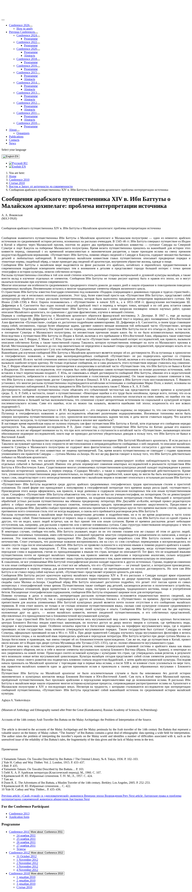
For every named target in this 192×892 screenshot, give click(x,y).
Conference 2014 (26, 82)
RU (25, 163)
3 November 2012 (27, 866)
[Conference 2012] (38, 103)
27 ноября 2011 (26, 845)
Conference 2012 (26, 102)
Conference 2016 (26, 65)
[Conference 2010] (38, 124)
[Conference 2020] (38, 49)
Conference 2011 (26, 113)
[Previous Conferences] (36, 33)
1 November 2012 (27, 859)
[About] (18, 130)
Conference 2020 (26, 48)
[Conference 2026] (30, 26)
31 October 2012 (26, 856)
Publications (16, 136)
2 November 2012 (27, 863)
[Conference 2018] (38, 60)
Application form (19, 817)
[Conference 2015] (38, 73)
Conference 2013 (26, 92)
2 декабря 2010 (25, 880)
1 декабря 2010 (25, 877)
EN (16, 156)
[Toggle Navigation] (3, 19)
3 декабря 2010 (25, 883)
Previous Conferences (22, 32)
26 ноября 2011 (26, 842)
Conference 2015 (26, 72)
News (12, 143)
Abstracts (29, 55)
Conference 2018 (26, 59)
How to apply (24, 28)
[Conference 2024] (38, 36)
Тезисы (21, 849)
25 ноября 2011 (26, 838)
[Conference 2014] (38, 83)
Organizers (22, 133)
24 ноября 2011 (26, 835)
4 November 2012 (27, 869)
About (12, 129)
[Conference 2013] (38, 93)
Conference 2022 (26, 42)
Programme (31, 38)
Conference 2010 (26, 123)
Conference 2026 (19, 25)
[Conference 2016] (38, 66)
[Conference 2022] (38, 43)
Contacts (14, 140)
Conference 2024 (26, 35)
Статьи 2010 (24, 887)
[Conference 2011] (38, 114)
